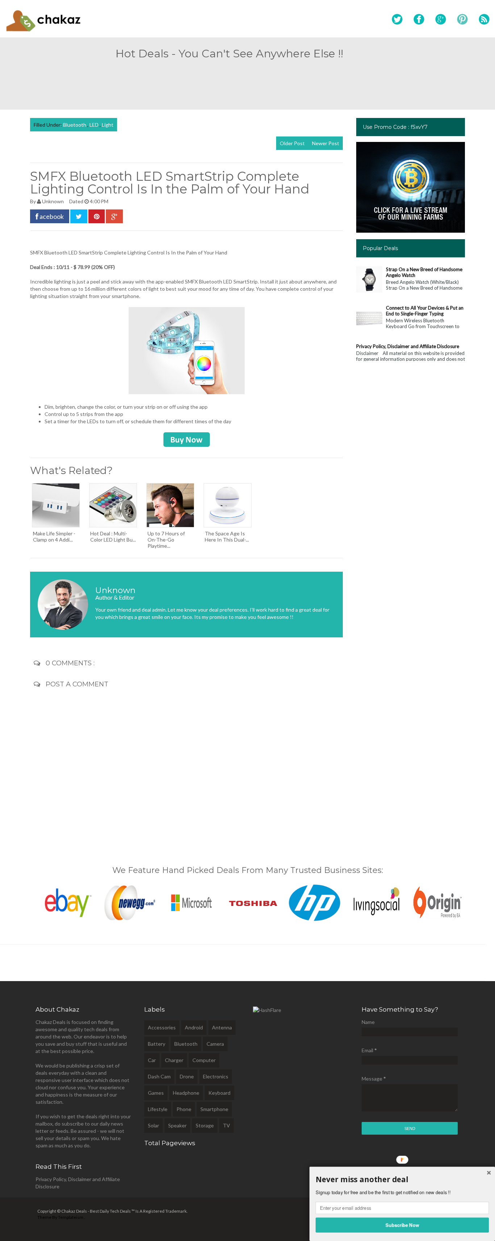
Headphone (186, 1093)
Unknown (53, 201)
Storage (205, 1125)
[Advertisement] (247, 81)
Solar (153, 1125)
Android (194, 1027)
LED (95, 125)
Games (156, 1093)
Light (107, 125)
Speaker (177, 1125)
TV (226, 1125)
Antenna (222, 1027)
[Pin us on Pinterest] (462, 19)
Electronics (215, 1076)
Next (472, 900)
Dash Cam (159, 1076)
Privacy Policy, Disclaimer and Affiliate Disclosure (407, 346)
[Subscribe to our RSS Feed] (484, 19)
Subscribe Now (402, 1224)
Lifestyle (157, 1109)
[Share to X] (78, 216)
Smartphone (214, 1109)
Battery (156, 1044)
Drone (187, 1076)
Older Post (292, 143)
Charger (174, 1060)
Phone (183, 1109)
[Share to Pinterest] (96, 216)
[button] (402, 1179)
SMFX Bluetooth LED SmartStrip (66, 252)
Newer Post (325, 143)
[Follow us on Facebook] (419, 19)
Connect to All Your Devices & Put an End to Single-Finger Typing (424, 311)
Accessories (162, 1027)
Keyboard (219, 1093)
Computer (204, 1060)
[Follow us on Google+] (441, 19)
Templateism (70, 1217)
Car (152, 1060)
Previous (22, 900)
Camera (215, 1044)
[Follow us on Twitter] (397, 19)
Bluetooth (75, 125)
